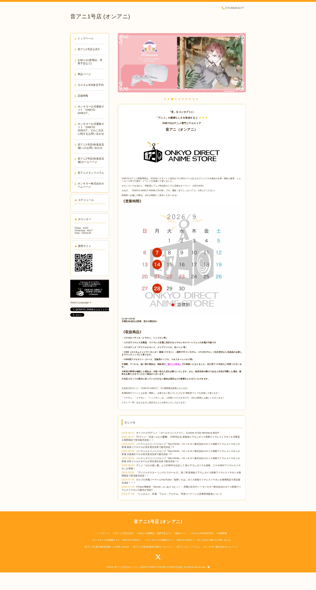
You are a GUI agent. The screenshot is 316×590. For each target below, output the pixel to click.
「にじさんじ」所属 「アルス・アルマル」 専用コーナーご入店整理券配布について (179, 494)
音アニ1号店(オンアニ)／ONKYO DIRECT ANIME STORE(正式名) (148, 567)
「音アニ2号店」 (174, 364)
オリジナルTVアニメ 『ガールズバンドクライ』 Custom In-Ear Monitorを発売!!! (177, 433)
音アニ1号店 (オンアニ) (100, 16)
